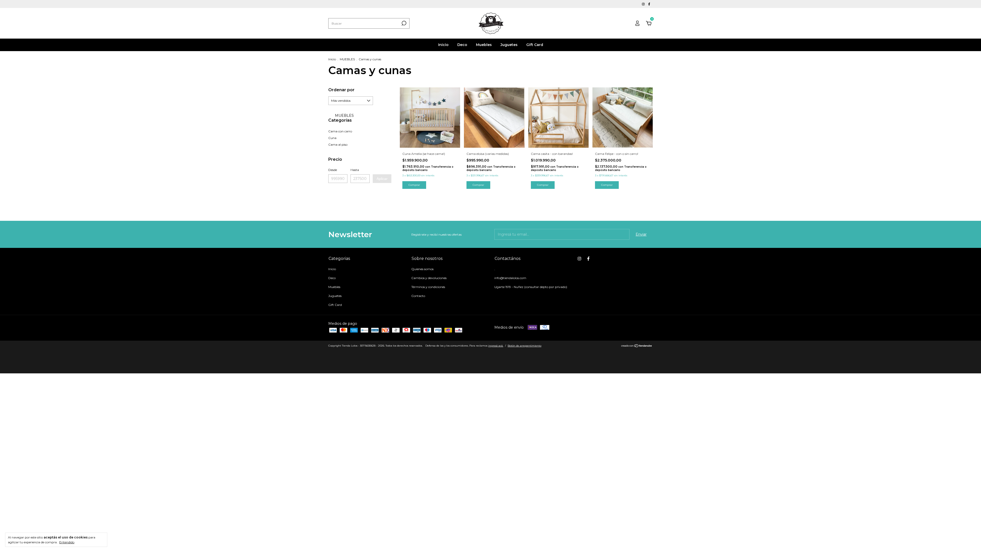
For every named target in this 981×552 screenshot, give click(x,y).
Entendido (66, 542)
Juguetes (509, 44)
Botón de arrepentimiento (524, 345)
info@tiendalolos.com (510, 278)
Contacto (418, 296)
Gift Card (534, 44)
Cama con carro (340, 131)
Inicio (443, 44)
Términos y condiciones (428, 287)
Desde (332, 170)
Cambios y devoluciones (429, 278)
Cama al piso (337, 144)
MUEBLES (347, 59)
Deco (462, 44)
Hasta (355, 170)
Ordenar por (341, 89)
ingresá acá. (495, 345)
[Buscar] (403, 23)
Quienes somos (422, 269)
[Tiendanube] (637, 346)
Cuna (332, 138)
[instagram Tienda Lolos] (644, 4)
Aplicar (382, 179)
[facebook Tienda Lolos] (649, 4)
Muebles (484, 44)
